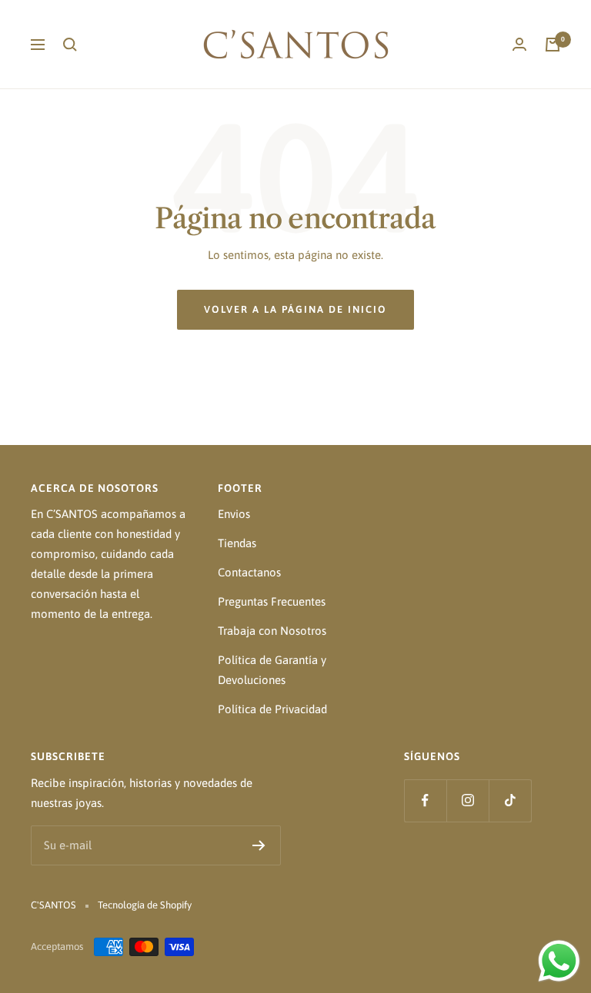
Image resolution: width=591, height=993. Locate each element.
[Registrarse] (258, 845)
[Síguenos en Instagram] (467, 800)
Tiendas (237, 543)
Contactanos (249, 572)
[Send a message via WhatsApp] (559, 961)
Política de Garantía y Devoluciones (272, 669)
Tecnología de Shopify (145, 905)
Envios (234, 513)
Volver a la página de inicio (295, 309)
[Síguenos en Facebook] (425, 800)
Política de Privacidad (272, 709)
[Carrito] (552, 44)
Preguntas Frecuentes (272, 601)
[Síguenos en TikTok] (510, 800)
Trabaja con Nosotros (272, 630)
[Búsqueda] (70, 44)
